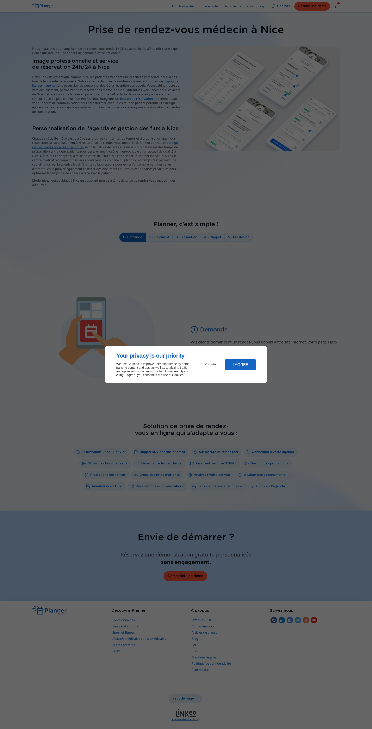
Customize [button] (210, 364)
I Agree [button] (240, 364)
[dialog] (186, 364)
